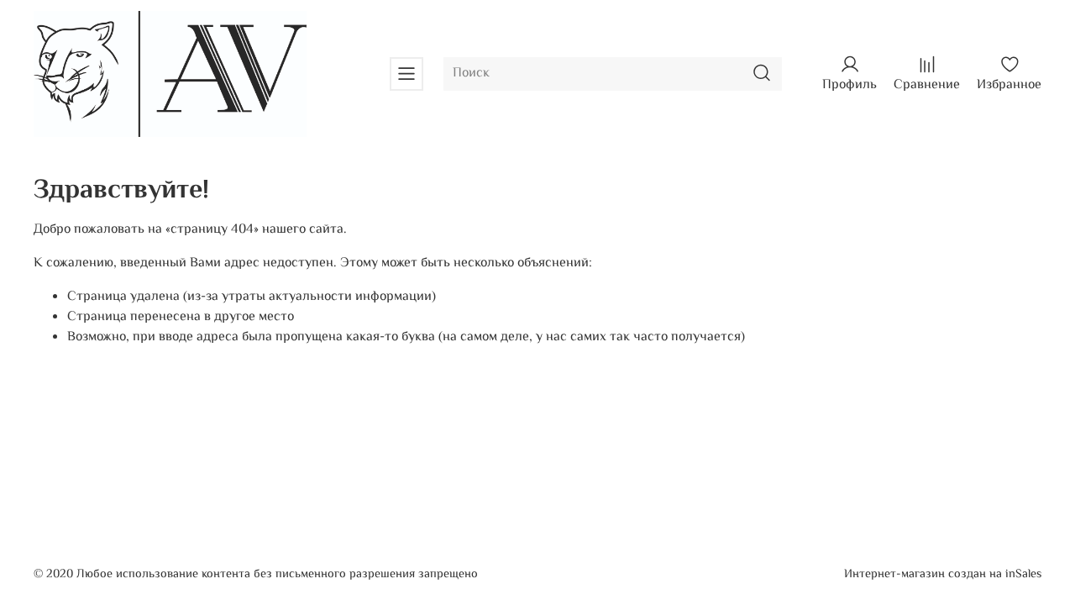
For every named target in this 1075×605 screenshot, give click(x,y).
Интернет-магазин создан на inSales (942, 574)
